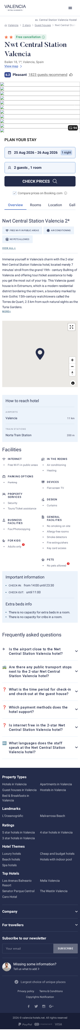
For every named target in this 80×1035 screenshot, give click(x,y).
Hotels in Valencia (14, 784)
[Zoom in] (72, 360)
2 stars (26, 25)
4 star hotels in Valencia (56, 832)
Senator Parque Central (18, 891)
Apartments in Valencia (56, 784)
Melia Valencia (50, 880)
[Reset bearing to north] (72, 373)
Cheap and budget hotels (57, 853)
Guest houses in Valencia (19, 790)
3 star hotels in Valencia (18, 838)
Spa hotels (9, 865)
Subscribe (65, 948)
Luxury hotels (11, 853)
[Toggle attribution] (73, 383)
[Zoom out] (72, 366)
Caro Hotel (9, 897)
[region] (40, 354)
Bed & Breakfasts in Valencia (15, 798)
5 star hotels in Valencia (18, 832)
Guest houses (43, 25)
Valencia (13, 25)
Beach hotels (11, 859)
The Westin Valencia (54, 891)
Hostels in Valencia (53, 790)
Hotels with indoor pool (56, 859)
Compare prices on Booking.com (40, 193)
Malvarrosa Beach (52, 816)
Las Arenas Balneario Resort (17, 883)
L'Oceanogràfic (12, 816)
